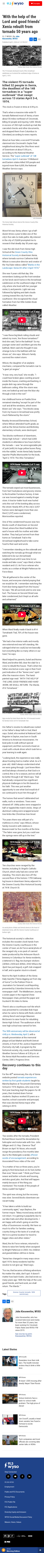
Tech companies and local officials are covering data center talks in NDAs (29, 1441)
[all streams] (41, 1550)
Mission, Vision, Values (13, 1522)
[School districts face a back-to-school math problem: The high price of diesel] (10, 1399)
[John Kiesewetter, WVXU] (7, 1315)
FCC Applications (11, 1507)
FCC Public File (10, 1502)
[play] (3, 1550)
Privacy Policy (10, 1497)
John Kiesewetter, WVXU (10, 37)
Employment (9, 1487)
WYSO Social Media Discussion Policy (18, 1517)
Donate (36, 3)
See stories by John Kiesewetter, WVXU (23, 1335)
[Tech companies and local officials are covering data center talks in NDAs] (10, 1440)
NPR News (22, 1377)
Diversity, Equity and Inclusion (15, 1512)
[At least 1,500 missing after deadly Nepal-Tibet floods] (10, 1382)
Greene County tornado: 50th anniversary (24, 1293)
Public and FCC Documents (15, 1492)
